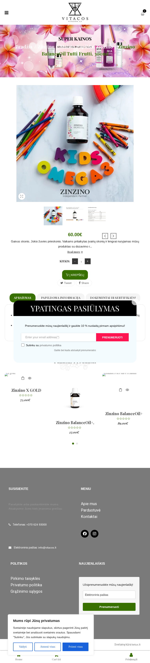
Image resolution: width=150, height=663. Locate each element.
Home (18, 659)
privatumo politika (50, 345)
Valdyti (23, 646)
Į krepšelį (77, 274)
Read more (73, 251)
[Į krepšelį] (22, 378)
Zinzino (46, 46)
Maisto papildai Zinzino (86, 46)
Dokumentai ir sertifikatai (113, 298)
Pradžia (23, 46)
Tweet (67, 282)
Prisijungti (131, 659)
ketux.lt (136, 644)
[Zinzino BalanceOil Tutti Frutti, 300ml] (53, 216)
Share (85, 282)
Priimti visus (76, 646)
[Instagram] (94, 534)
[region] (51, 634)
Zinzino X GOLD (26, 390)
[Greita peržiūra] (29, 378)
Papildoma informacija (60, 298)
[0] (143, 14)
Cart (56, 659)
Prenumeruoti (109, 607)
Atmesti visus (47, 646)
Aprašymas (22, 298)
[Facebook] (85, 534)
